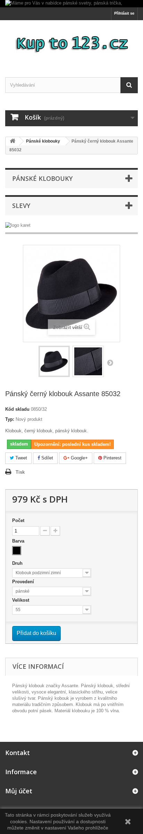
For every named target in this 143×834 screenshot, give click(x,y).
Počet (18, 520)
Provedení (23, 581)
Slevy (21, 205)
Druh (18, 563)
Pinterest (111, 457)
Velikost (21, 600)
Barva (19, 541)
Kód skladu (17, 409)
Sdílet (46, 457)
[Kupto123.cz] (71, 42)
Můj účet (18, 791)
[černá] (16, 550)
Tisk (20, 472)
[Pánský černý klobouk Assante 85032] (54, 361)
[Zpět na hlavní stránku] (12, 141)
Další (110, 362)
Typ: (9, 419)
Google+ (78, 457)
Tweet (20, 457)
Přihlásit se (124, 13)
